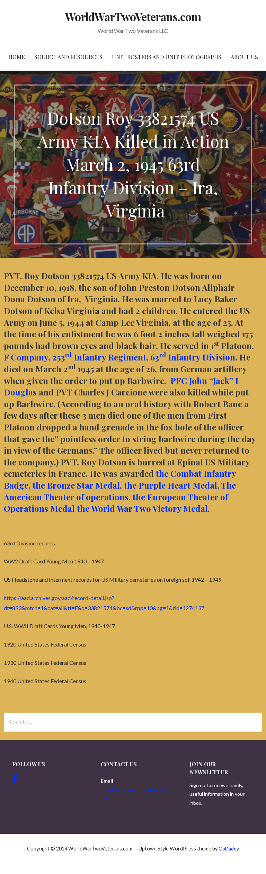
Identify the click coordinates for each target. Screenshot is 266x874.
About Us (244, 57)
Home (16, 57)
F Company (26, 357)
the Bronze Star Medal (76, 485)
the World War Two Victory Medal (142, 508)
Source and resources (68, 57)
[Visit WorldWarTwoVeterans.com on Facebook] (15, 781)
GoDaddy (229, 848)
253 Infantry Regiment (99, 357)
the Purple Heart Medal (170, 485)
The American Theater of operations (120, 491)
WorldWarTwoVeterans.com (133, 16)
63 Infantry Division (192, 357)
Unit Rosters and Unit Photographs (166, 57)
